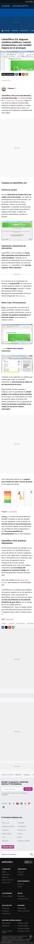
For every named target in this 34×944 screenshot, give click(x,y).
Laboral (20, 833)
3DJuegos (21, 872)
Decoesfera (5, 911)
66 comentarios (9, 74)
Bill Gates (15, 30)
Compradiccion (6, 913)
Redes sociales (6, 833)
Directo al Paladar (7, 896)
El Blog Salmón (22, 908)
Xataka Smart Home (8, 880)
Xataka (4, 872)
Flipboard (23, 74)
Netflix (20, 837)
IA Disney (27, 774)
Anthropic (7, 30)
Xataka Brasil (5, 925)
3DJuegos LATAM (23, 923)
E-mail (26, 74)
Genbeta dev (22, 830)
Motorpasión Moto (23, 899)
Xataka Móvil (5, 874)
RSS (25, 803)
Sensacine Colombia (23, 928)
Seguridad (5, 830)
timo (3, 837)
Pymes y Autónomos (24, 911)
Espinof (20, 886)
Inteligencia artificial (8, 826)
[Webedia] (29, 1)
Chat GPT (18, 774)
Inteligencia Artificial (24, 841)
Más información (6, 942)
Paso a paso (6, 823)
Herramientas (22, 826)
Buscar (31, 854)
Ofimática (12, 623)
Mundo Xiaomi (6, 882)
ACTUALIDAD (6, 6)
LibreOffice (13, 512)
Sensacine (21, 884)
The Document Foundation (14, 100)
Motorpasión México (24, 931)
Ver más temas (8, 847)
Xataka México (6, 923)
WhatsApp (5, 841)
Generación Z (24, 30)
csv (9, 265)
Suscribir (28, 789)
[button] (12, 88)
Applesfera (5, 877)
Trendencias (5, 908)
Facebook (16, 74)
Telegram (21, 803)
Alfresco (22, 296)
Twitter (20, 74)
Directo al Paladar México (7, 931)
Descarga (10, 619)
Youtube (17, 803)
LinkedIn (3, 806)
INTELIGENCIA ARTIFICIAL (21, 6)
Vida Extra (21, 874)
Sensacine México (23, 925)
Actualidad (21, 823)
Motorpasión (21, 896)
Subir (27, 862)
